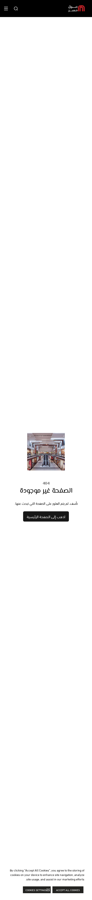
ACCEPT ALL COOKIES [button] (68, 890)
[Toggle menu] (6, 8)
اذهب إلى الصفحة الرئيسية (46, 516)
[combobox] (16, 8)
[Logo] (77, 8)
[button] (37, 889)
